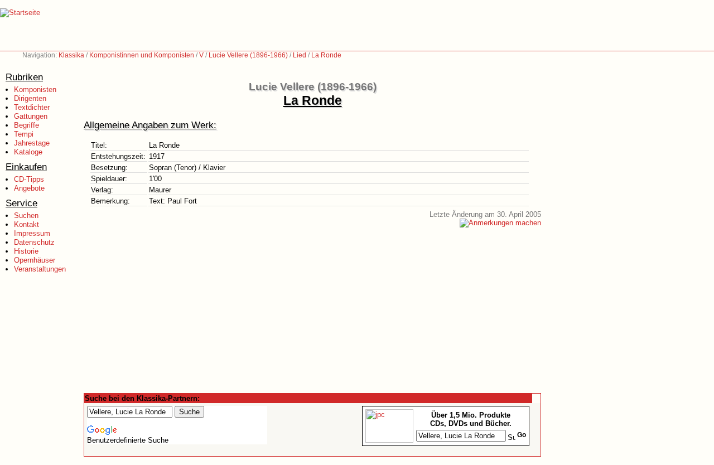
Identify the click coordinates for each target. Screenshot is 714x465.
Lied (299, 55)
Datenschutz (34, 242)
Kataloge (28, 152)
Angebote (29, 188)
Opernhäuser (34, 260)
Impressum (32, 233)
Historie (26, 251)
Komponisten (35, 89)
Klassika (71, 55)
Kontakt (26, 224)
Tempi (23, 134)
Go (521, 435)
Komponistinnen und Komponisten (141, 55)
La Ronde (326, 55)
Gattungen (30, 116)
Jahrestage (32, 143)
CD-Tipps (29, 179)
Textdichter (32, 107)
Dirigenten (30, 98)
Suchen (26, 215)
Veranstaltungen (40, 269)
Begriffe (26, 125)
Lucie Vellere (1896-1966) (248, 55)
